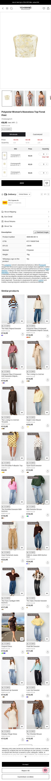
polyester (8, 265)
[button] (40, 154)
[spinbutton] (44, 154)
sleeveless (5, 272)
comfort (41, 280)
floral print (42, 265)
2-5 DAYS (7, 129)
